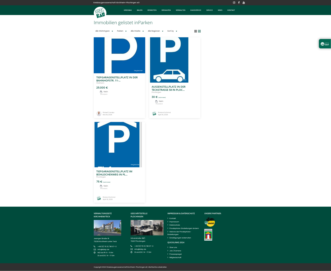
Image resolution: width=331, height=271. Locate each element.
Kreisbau (128, 10)
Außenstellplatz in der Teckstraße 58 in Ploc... (169, 88)
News (220, 10)
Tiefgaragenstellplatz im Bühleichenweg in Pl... (114, 173)
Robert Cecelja (108, 112)
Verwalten (180, 10)
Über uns (173, 247)
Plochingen (156, 92)
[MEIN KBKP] (325, 43)
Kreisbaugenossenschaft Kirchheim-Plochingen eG (127, 267)
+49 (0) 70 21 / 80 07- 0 (107, 246)
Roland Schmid (164, 112)
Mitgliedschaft (175, 257)
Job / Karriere (175, 251)
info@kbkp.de (103, 249)
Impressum (174, 222)
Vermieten (151, 10)
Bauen (139, 10)
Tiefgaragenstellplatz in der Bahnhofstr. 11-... (117, 79)
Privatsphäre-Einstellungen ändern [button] (184, 228)
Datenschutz (175, 225)
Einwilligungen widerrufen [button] (180, 238)
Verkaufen (166, 10)
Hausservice (195, 10)
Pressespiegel (176, 254)
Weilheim (100, 83)
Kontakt (231, 10)
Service (209, 10)
